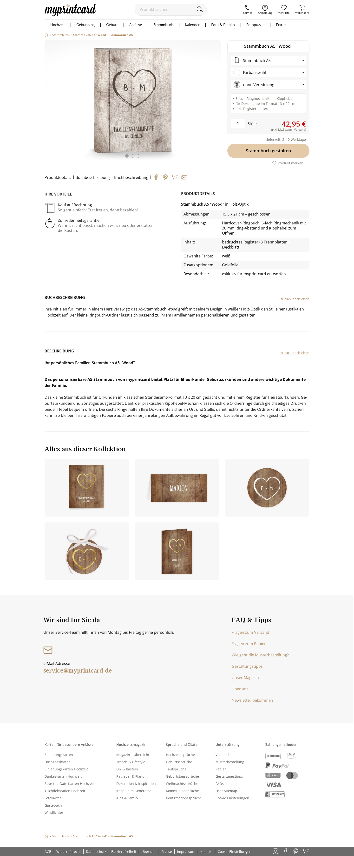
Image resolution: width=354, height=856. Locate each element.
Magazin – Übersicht (132, 754)
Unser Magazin (245, 677)
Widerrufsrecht (68, 851)
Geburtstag (85, 24)
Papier (221, 769)
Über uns (240, 689)
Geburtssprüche (179, 762)
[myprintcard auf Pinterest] (296, 851)
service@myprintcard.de (77, 670)
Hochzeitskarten (58, 762)
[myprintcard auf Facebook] (286, 851)
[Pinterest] (165, 177)
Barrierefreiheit (123, 851)
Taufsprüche (176, 769)
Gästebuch (53, 805)
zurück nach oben (295, 299)
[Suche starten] (199, 9)
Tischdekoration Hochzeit (65, 791)
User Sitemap (226, 791)
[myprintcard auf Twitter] (306, 851)
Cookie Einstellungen (232, 798)
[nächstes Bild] (216, 102)
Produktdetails (58, 177)
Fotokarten (53, 798)
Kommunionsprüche (182, 791)
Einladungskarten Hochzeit (66, 769)
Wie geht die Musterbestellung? (260, 655)
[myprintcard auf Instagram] (276, 851)
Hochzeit (57, 24)
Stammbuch (163, 24)
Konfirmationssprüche (184, 798)
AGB (48, 851)
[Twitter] (175, 177)
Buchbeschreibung (93, 177)
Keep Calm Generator (133, 791)
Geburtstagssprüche (182, 776)
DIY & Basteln (127, 769)
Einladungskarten (59, 754)
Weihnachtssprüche (182, 783)
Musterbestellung (230, 762)
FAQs (220, 783)
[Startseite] (46, 35)
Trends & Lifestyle (130, 762)
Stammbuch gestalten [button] (268, 151)
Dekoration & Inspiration (136, 783)
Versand (222, 754)
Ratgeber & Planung (132, 776)
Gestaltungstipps (247, 666)
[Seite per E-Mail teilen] (184, 177)
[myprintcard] (70, 15)
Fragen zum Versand (250, 632)
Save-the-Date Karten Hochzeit (69, 783)
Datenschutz (96, 851)
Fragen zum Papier (249, 643)
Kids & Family (127, 798)
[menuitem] (247, 9)
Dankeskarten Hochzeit (63, 776)
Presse (166, 851)
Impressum (186, 851)
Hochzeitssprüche (180, 754)
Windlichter (54, 812)
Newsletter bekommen (252, 700)
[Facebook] (156, 177)
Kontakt (206, 851)
